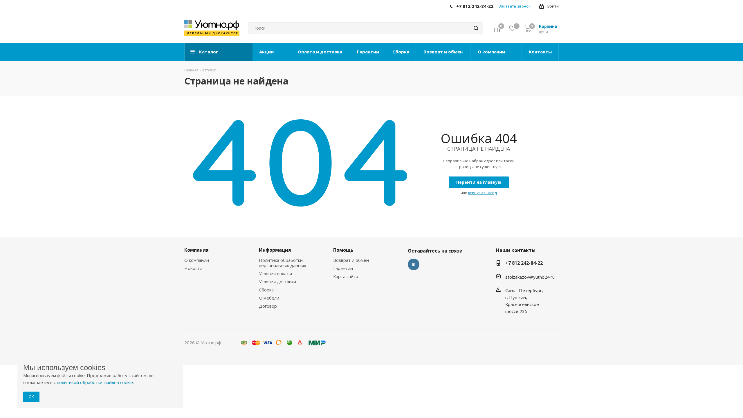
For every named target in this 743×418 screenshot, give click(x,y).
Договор (268, 306)
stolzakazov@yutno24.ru (530, 277)
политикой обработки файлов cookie (95, 382)
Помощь (343, 250)
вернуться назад (482, 192)
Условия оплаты (275, 273)
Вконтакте (413, 264)
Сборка (266, 290)
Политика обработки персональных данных (282, 262)
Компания (196, 250)
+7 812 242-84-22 (524, 263)
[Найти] (476, 28)
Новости (193, 268)
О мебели (269, 298)
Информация (275, 250)
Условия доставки (277, 281)
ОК (31, 396)
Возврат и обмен (351, 260)
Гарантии (343, 268)
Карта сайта (345, 276)
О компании (196, 260)
